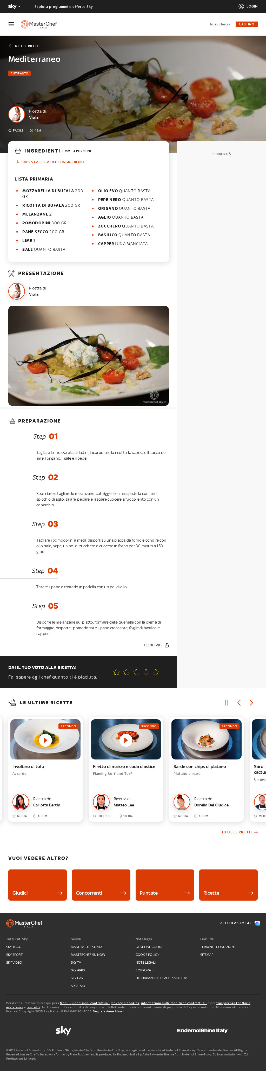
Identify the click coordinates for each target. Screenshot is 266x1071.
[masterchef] (41, 24)
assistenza (14, 1007)
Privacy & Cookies (125, 1003)
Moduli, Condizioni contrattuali (85, 1003)
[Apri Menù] (14, 24)
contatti (33, 1007)
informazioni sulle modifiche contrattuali (174, 1003)
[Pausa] (226, 702)
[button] (156, 672)
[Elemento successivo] (251, 702)
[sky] (63, 1030)
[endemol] (202, 1030)
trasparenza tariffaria (233, 1003)
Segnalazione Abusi (108, 1011)
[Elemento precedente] (239, 702)
